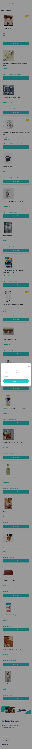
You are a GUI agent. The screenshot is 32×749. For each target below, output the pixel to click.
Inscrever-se (16, 381)
